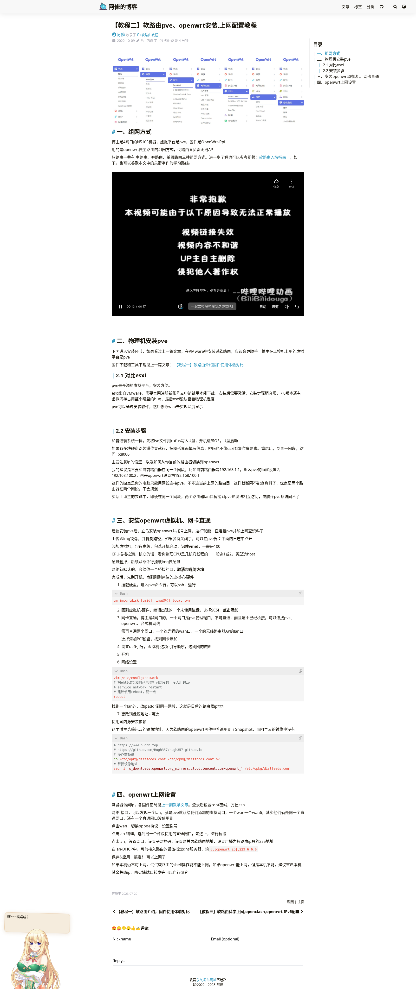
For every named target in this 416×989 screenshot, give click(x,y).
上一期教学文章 (174, 804)
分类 (371, 6)
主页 (301, 902)
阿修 (121, 34)
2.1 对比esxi (333, 65)
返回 (290, 902)
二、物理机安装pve (334, 59)
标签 (358, 6)
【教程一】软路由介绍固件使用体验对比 (209, 364)
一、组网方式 (328, 53)
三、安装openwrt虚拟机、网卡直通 (348, 76)
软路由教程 (149, 34)
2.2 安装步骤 (333, 70)
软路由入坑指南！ (274, 157)
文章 (346, 6)
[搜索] (395, 6)
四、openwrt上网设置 (336, 82)
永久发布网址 (206, 979)
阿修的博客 (123, 7)
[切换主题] (404, 6)
